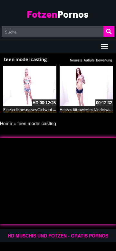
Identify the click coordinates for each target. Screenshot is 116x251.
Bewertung (104, 60)
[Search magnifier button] (108, 31)
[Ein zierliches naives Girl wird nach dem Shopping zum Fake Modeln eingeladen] (29, 86)
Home (6, 123)
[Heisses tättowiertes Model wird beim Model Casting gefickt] (86, 86)
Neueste (76, 60)
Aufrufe (89, 60)
